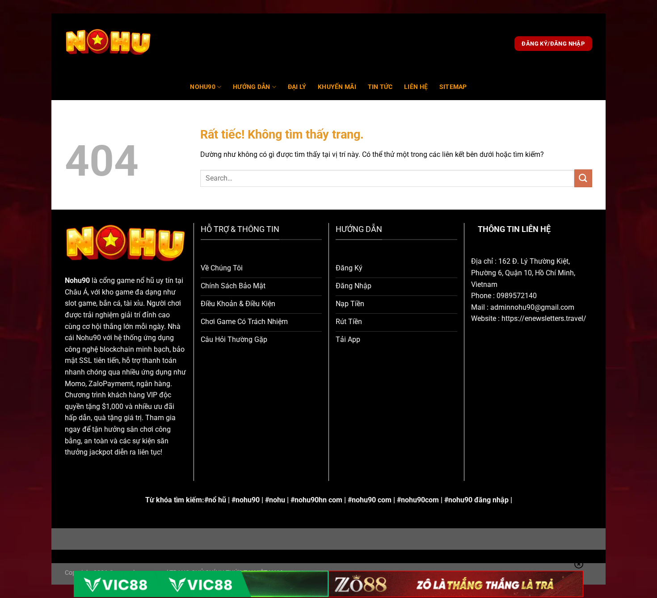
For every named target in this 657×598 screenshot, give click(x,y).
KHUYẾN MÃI (337, 87)
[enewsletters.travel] (108, 44)
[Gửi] (583, 178)
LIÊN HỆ (416, 87)
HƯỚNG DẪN (251, 87)
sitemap (453, 87)
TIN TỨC (380, 87)
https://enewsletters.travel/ (543, 318)
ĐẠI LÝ (297, 87)
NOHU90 (202, 87)
